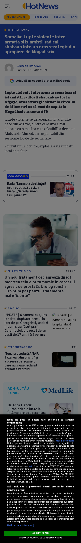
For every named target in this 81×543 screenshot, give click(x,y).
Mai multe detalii (65, 440)
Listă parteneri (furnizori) (20, 525)
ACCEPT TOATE (40, 533)
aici (30, 466)
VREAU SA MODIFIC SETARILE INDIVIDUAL (40, 538)
